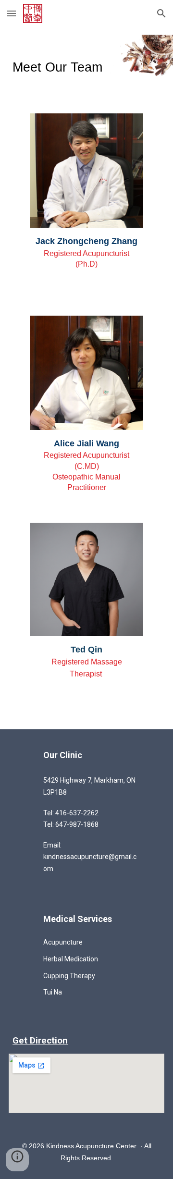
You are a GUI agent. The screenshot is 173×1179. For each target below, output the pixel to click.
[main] (86, 64)
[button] (11, 13)
